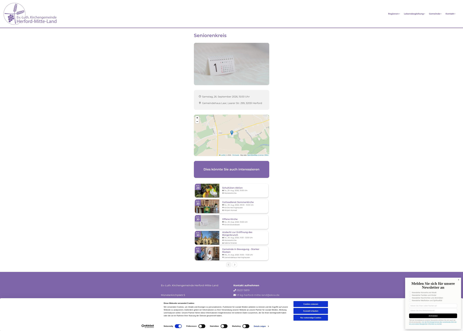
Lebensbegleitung (414, 14)
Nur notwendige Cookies (310, 318)
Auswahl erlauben (310, 311)
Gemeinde (434, 14)
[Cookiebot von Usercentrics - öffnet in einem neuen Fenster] (147, 326)
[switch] (201, 326)
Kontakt (450, 14)
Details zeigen (260, 326)
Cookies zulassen (310, 304)
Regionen (393, 14)
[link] (394, 14)
